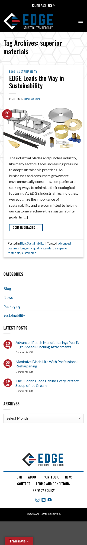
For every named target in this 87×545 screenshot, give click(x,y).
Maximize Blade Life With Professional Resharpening (46, 363)
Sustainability (27, 71)
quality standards (44, 248)
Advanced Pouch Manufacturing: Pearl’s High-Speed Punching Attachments (47, 344)
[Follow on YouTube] (50, 500)
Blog (12, 71)
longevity (26, 248)
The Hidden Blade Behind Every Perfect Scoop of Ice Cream (47, 382)
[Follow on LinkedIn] (43, 500)
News (8, 297)
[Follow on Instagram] (37, 500)
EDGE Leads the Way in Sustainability (36, 81)
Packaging (11, 306)
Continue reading (26, 227)
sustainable (28, 253)
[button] (81, 21)
